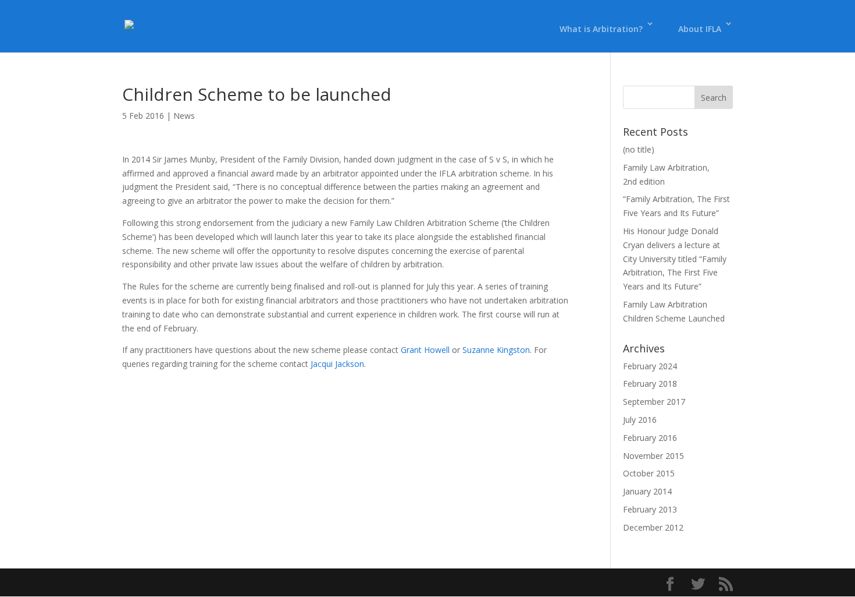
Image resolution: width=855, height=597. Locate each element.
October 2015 (649, 473)
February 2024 (650, 366)
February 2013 (650, 509)
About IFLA (699, 28)
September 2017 (654, 401)
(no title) (638, 149)
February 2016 (650, 437)
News (184, 115)
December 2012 (653, 527)
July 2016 (640, 419)
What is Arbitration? (601, 28)
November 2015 (653, 455)
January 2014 (647, 491)
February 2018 (650, 383)
